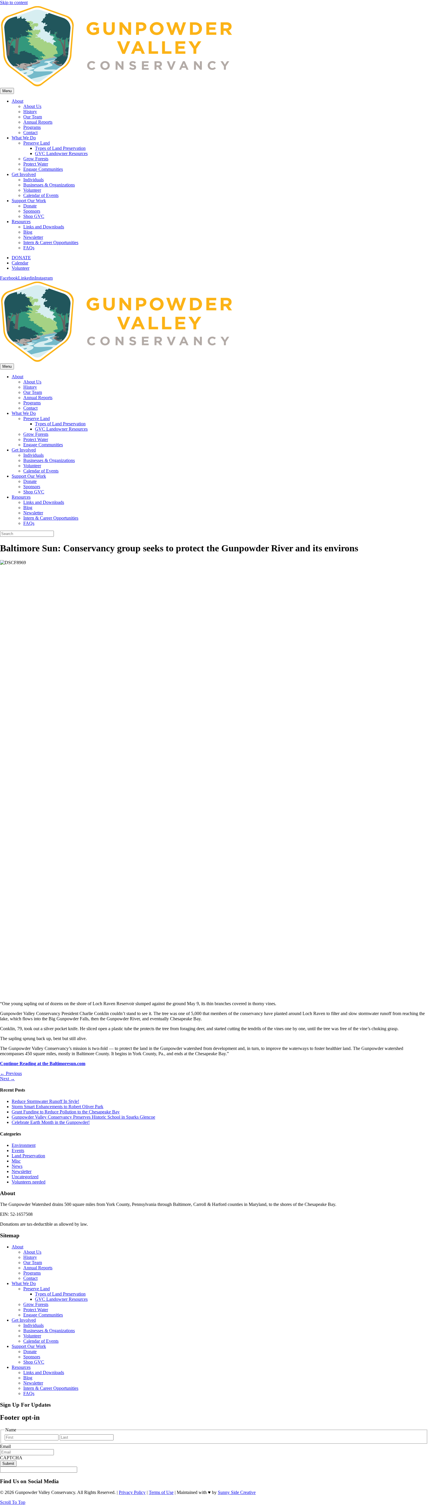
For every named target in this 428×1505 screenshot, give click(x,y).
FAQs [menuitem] (28, 1393)
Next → (7, 1078)
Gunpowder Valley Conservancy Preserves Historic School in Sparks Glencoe (83, 1117)
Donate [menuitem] (30, 1351)
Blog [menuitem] (27, 1377)
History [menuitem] (30, 1257)
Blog (27, 232)
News (17, 1166)
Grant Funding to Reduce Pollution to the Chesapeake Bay (66, 1111)
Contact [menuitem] (30, 1278)
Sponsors (31, 211)
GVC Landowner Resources (61, 153)
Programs (32, 127)
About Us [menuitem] (32, 1252)
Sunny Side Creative (237, 1492)
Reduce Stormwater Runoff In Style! (45, 1101)
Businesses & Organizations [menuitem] (49, 1330)
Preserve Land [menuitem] (36, 1288)
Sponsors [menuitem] (31, 1356)
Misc (16, 1160)
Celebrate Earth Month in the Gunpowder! (51, 1122)
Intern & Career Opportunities (50, 242)
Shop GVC (33, 216)
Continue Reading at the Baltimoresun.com (42, 1063)
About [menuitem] (17, 1246)
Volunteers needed (28, 1181)
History (30, 111)
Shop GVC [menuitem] (33, 1362)
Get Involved (24, 174)
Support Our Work (29, 200)
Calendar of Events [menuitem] (41, 1341)
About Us (32, 106)
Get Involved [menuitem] (24, 1320)
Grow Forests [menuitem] (35, 1304)
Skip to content (14, 2)
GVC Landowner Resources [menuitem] (61, 1299)
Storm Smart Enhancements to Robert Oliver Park (57, 1106)
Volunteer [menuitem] (32, 1335)
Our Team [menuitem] (32, 1262)
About (17, 101)
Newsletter (33, 237)
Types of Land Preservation (60, 148)
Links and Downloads (43, 226)
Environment (24, 1145)
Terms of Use (161, 1492)
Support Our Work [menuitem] (29, 1346)
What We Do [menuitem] (24, 1283)
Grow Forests (35, 158)
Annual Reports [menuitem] (37, 1267)
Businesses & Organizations (49, 184)
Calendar (20, 262)
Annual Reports (37, 122)
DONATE (21, 257)
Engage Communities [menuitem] (43, 1314)
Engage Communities (43, 169)
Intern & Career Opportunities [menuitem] (50, 1388)
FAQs (28, 247)
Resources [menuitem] (21, 1367)
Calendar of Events (41, 195)
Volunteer (32, 190)
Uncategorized (25, 1176)
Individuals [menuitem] (33, 1325)
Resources (21, 221)
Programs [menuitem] (32, 1273)
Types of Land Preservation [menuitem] (60, 1293)
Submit (8, 1463)
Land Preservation (28, 1155)
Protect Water (35, 163)
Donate (30, 205)
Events (18, 1150)
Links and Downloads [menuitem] (43, 1372)
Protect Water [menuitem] (35, 1309)
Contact (30, 132)
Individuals (33, 179)
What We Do (24, 137)
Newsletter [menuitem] (33, 1382)
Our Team (32, 116)
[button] (12, 1502)
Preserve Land (36, 143)
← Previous (11, 1073)
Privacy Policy (132, 1492)
